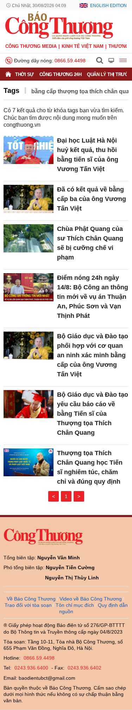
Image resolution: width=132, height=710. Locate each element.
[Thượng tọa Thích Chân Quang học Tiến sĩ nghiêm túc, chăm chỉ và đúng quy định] (29, 462)
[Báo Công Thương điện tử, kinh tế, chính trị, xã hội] (59, 25)
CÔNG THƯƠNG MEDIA (31, 46)
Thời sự (24, 74)
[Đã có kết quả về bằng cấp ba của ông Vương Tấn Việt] (29, 199)
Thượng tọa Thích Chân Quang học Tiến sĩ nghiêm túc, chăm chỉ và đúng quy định (89, 467)
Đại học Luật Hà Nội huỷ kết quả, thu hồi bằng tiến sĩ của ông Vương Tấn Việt (87, 154)
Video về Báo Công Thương (90, 599)
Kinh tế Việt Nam (82, 46)
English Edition (108, 5)
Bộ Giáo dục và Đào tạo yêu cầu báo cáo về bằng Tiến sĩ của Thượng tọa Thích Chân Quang (92, 413)
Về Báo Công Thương (31, 599)
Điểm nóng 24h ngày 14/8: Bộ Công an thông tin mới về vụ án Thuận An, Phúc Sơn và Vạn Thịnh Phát (92, 296)
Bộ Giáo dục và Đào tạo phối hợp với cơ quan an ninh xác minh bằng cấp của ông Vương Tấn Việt (92, 355)
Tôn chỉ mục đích (75, 605)
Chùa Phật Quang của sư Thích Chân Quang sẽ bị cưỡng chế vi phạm (90, 243)
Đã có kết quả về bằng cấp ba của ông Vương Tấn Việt (91, 199)
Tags (11, 90)
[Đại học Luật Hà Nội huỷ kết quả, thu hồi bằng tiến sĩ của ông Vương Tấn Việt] (29, 150)
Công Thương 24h (60, 74)
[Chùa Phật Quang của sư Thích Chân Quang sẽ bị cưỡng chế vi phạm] (29, 238)
